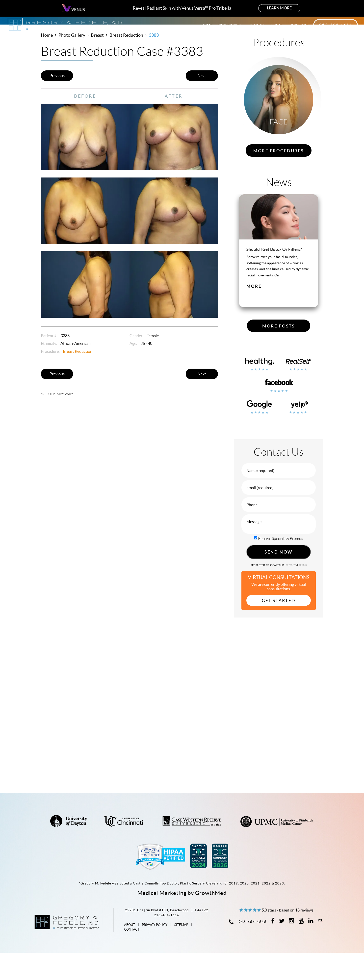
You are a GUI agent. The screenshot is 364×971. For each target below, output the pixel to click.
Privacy (291, 565)
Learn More (279, 8)
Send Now (278, 552)
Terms (302, 565)
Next (202, 75)
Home (207, 25)
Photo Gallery (71, 35)
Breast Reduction (126, 35)
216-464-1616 (335, 25)
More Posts (278, 326)
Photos (257, 25)
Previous (57, 75)
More (253, 286)
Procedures (230, 25)
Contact (299, 25)
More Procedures (278, 150)
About (277, 25)
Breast (97, 35)
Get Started (278, 600)
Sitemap (181, 925)
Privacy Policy (154, 925)
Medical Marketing (161, 893)
